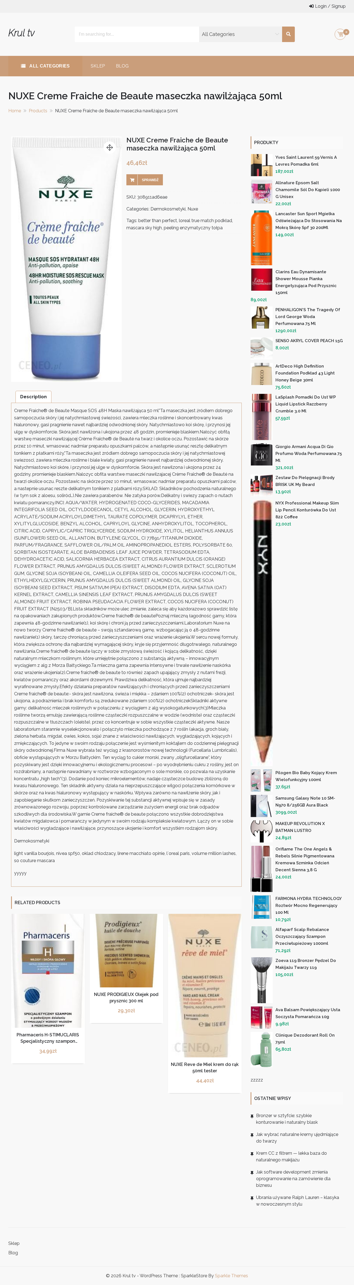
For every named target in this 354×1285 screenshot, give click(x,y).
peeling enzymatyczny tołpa (193, 227)
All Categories (49, 66)
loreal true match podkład (205, 220)
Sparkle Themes (231, 1275)
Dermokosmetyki (168, 209)
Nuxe (193, 209)
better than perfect (157, 220)
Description (33, 396)
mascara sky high (144, 227)
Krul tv (21, 32)
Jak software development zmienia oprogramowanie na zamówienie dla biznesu (293, 1178)
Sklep (98, 66)
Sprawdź (150, 180)
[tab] (33, 397)
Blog (122, 66)
